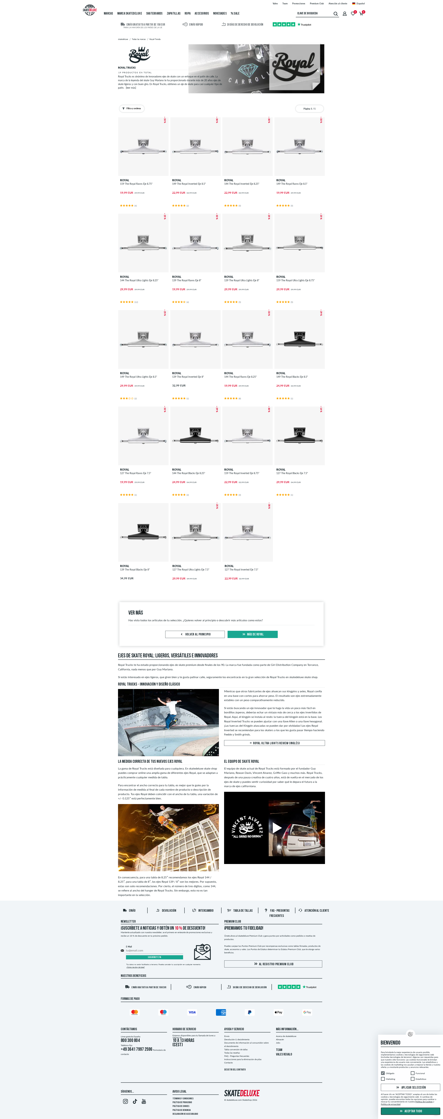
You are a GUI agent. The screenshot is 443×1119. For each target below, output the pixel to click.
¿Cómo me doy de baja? (135, 967)
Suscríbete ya (154, 957)
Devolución (169, 911)
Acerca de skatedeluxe (286, 1036)
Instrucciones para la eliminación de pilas (242, 1059)
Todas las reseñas (232, 1052)
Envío (132, 911)
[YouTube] (143, 1102)
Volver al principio (198, 634)
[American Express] (221, 1013)
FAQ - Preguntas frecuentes (236, 1056)
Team (285, 3)
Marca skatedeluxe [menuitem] (129, 13)
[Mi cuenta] (345, 13)
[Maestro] (163, 1013)
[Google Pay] (307, 1013)
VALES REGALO (284, 1054)
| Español (360, 3)
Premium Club (317, 3)
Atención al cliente (338, 3)
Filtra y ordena (133, 108)
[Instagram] (125, 1102)
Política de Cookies (181, 1106)
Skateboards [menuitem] (154, 13)
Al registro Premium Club (276, 964)
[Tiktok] (134, 1102)
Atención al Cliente (317, 911)
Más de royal (255, 634)
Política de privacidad (182, 1102)
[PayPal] (250, 1013)
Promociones (298, 3)
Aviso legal (180, 1091)
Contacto (228, 1062)
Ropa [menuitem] (188, 13)
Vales (275, 3)
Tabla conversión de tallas (236, 1049)
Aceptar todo (413, 1111)
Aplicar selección (413, 1087)
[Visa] (192, 1013)
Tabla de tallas (243, 911)
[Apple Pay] (279, 1013)
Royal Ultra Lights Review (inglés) (276, 743)
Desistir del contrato (235, 1070)
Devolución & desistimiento (237, 1039)
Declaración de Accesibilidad (185, 1114)
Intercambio (206, 911)
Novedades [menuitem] (220, 13)
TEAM (279, 1050)
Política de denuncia (182, 1110)
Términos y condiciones (183, 1098)
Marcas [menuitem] (108, 13)
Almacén (280, 1039)
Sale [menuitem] (236, 13)
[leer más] (131, 87)
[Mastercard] (135, 1013)
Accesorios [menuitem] (202, 13)
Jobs (278, 1042)
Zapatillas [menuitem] (174, 13)
